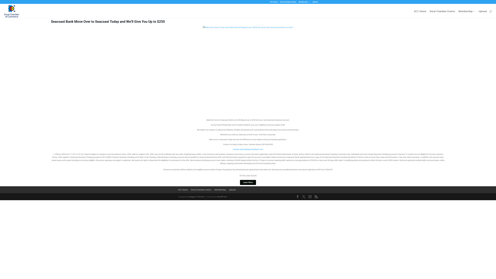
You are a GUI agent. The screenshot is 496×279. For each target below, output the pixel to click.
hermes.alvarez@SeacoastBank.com (248, 149)
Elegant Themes (196, 196)
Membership (303, 2)
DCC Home (274, 2)
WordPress (222, 196)
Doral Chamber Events (288, 2)
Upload (315, 2)
